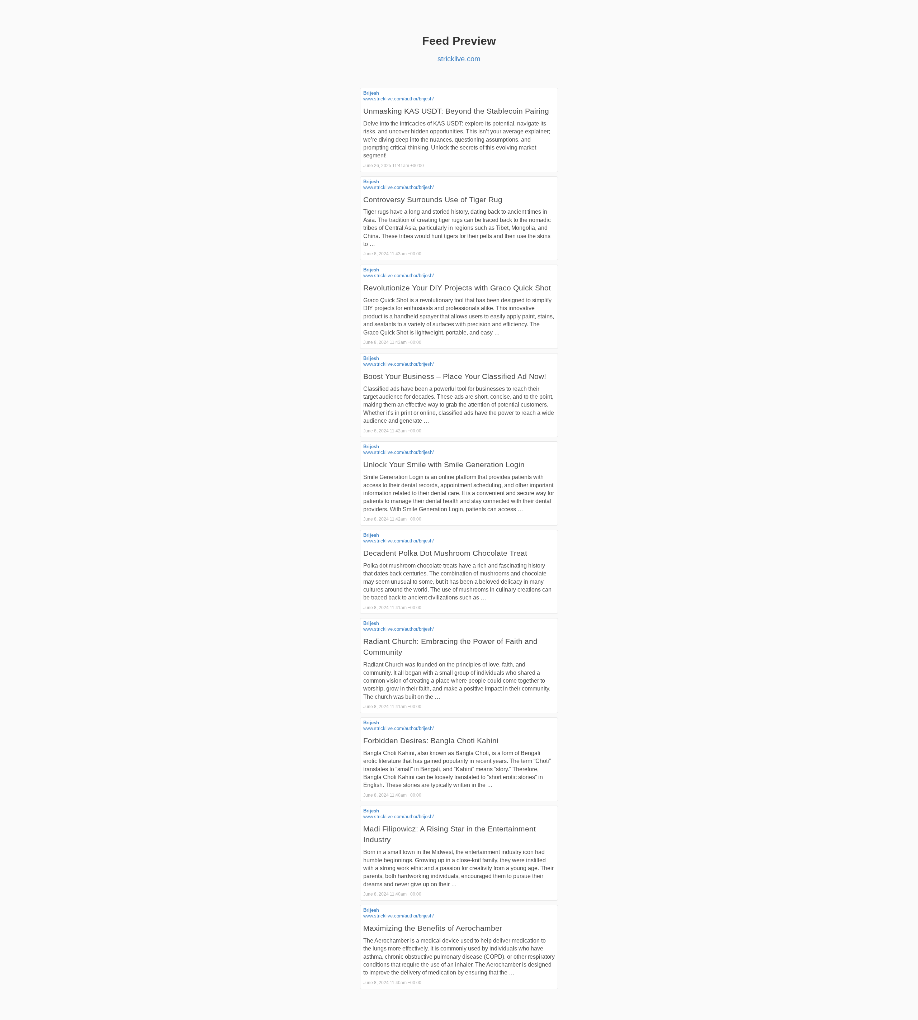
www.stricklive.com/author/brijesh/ (398, 98)
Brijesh (371, 93)
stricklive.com (459, 59)
